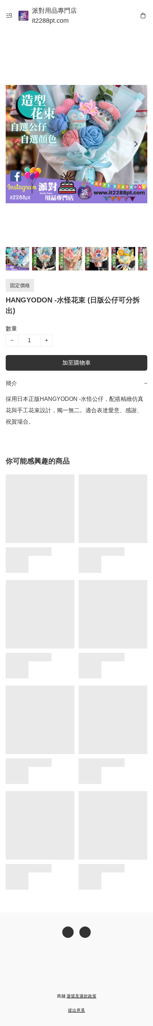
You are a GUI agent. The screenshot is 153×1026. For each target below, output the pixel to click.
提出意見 (76, 1010)
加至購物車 (76, 363)
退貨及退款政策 (81, 996)
